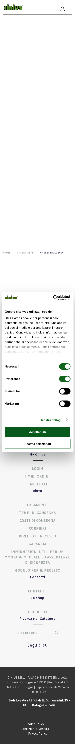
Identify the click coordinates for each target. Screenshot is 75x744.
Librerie (13, 137)
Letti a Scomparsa (21, 113)
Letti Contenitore (21, 125)
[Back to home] (13, 7)
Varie (11, 149)
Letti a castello (20, 107)
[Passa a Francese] (18, 223)
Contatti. (37, 591)
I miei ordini (37, 476)
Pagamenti (37, 505)
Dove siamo (19, 191)
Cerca (57, 633)
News (13, 207)
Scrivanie (14, 167)
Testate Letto (18, 185)
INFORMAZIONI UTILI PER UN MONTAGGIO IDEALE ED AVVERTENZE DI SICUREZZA (37, 557)
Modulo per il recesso (37, 570)
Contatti (17, 215)
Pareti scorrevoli (20, 155)
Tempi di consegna (37, 512)
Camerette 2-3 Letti (22, 59)
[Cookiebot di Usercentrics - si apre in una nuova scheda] (53, 297)
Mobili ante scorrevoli (24, 143)
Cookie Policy (38, 724)
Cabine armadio (19, 47)
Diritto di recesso (37, 536)
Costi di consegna (38, 520)
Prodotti (17, 34)
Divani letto (17, 89)
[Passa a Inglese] (11, 223)
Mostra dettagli (51, 420)
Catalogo (17, 199)
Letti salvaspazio (20, 131)
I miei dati (37, 484)
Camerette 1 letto (21, 53)
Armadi (13, 41)
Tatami (13, 179)
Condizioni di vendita (38, 729)
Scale (12, 161)
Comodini (15, 71)
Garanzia (37, 544)
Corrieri (37, 528)
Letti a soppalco (20, 119)
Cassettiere (16, 65)
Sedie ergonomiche (21, 173)
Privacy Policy (37, 733)
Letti (11, 101)
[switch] (60, 379)
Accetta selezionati (37, 444)
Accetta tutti (37, 432)
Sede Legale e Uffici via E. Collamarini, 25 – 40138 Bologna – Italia (39, 702)
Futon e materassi (21, 95)
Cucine (13, 77)
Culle (12, 83)
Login (37, 468)
